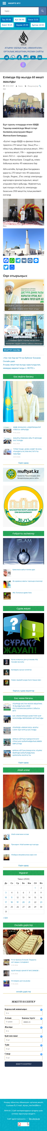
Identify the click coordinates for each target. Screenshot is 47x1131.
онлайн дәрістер (23, 991)
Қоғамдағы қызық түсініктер (21, 670)
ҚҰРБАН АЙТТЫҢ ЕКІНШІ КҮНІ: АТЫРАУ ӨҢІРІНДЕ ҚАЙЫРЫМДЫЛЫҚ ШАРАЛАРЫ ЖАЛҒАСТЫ (27, 752)
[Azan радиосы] (23, 67)
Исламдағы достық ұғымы (20, 981)
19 (18, 902)
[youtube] (33, 60)
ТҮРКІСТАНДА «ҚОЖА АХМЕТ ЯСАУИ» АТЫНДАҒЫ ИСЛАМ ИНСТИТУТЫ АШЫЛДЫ (27, 451)
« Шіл (5, 918)
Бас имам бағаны (23, 698)
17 (6, 902)
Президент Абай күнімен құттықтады (25, 844)
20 (23, 902)
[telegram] (6, 60)
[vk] (39, 60)
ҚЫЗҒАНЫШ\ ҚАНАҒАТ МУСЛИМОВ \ (25, 971)
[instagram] (26, 60)
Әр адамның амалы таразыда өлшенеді (27, 581)
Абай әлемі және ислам (20, 834)
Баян (20, 86)
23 (41, 902)
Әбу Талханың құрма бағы (22, 593)
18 (12, 902)
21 (29, 902)
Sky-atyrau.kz (34, 1119)
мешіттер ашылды (12, 350)
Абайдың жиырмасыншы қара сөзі (24, 855)
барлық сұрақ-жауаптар (23, 690)
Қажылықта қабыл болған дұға (24, 570)
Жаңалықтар (33, 86)
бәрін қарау (23, 463)
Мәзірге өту (14, 3)
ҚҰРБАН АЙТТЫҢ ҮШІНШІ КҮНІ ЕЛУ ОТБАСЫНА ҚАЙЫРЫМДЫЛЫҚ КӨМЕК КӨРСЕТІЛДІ (27, 741)
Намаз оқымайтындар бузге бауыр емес (26, 680)
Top (44, 1128)
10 (6, 897)
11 (11, 897)
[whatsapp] (13, 60)
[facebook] (19, 60)
